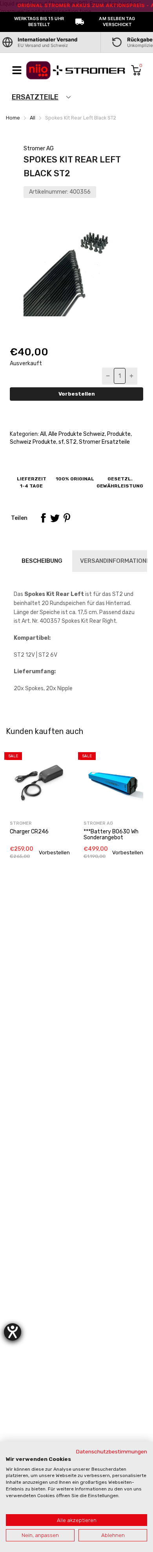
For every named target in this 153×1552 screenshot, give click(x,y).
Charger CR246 (29, 831)
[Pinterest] (66, 518)
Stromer (21, 823)
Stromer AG (39, 148)
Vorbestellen (76, 394)
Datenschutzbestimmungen (111, 1451)
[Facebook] (43, 518)
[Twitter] (55, 518)
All (42, 434)
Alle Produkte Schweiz (76, 434)
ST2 (70, 442)
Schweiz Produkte (33, 442)
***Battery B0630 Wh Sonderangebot (111, 834)
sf (60, 442)
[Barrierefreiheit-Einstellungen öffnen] (12, 1332)
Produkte (118, 434)
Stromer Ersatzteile (104, 442)
